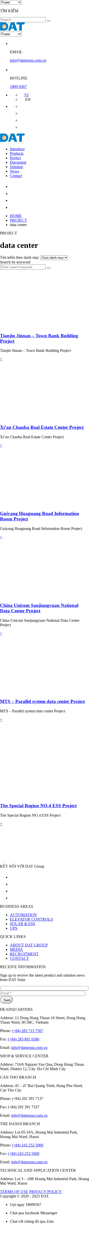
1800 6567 (18, 86)
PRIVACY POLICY (45, 1192)
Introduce (17, 149)
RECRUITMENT (24, 954)
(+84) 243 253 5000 (23, 1153)
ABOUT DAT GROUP (29, 945)
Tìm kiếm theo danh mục (20, 257)
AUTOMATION (23, 915)
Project (15, 158)
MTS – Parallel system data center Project (42, 701)
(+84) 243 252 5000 (27, 1145)
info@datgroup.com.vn (28, 60)
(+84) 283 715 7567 (27, 1031)
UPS (13, 928)
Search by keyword (15, 262)
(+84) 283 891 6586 (23, 1039)
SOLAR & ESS (22, 924)
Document (18, 162)
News (14, 171)
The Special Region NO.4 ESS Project (38, 805)
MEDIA (16, 949)
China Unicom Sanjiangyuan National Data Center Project (39, 608)
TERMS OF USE (14, 1192)
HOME (16, 216)
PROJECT (18, 220)
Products (16, 153)
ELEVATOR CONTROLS (31, 919)
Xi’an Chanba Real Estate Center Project (42, 427)
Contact (16, 176)
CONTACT (19, 958)
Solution (16, 167)
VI (26, 95)
